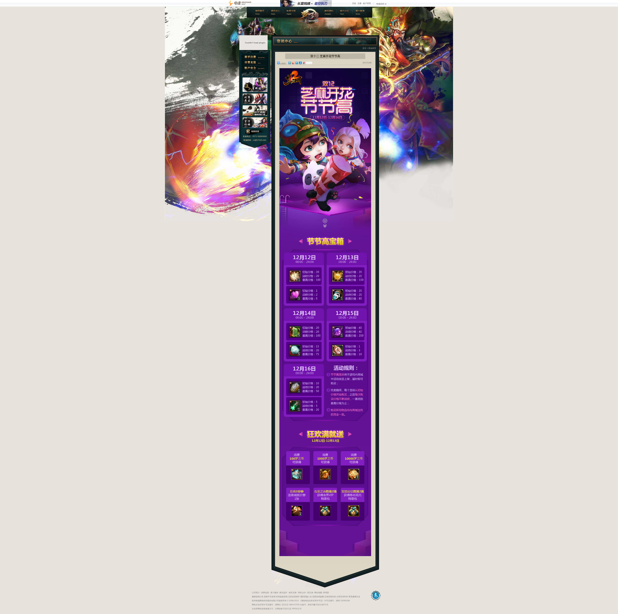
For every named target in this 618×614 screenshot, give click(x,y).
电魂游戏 (380, 4)
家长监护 (283, 592)
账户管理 (367, 3)
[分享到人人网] (300, 63)
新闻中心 (275, 12)
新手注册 (254, 57)
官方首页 (257, 12)
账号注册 (291, 12)
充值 (354, 3)
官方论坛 (345, 12)
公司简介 (256, 592)
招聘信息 (265, 592)
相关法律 (292, 592)
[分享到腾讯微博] (296, 63)
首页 (364, 48)
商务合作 (302, 592)
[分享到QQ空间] (289, 63)
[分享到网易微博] (303, 63)
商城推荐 (372, 48)
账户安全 (254, 68)
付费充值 (254, 62)
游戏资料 (329, 12)
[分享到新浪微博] (293, 63)
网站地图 (318, 592)
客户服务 (362, 12)
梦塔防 (326, 592)
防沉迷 (310, 592)
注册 (359, 3)
